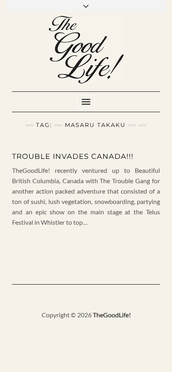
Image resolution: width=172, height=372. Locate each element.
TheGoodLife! (112, 315)
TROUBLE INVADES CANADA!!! (73, 156)
